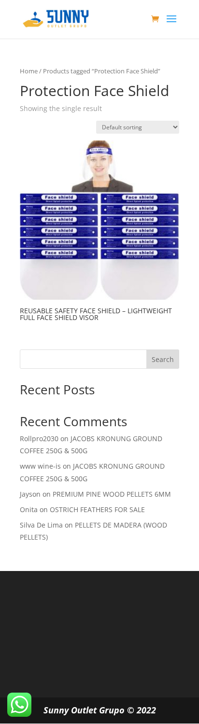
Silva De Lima (41, 524)
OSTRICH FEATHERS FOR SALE (97, 509)
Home (29, 71)
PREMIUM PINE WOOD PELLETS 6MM (112, 494)
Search (163, 359)
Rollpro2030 (39, 438)
